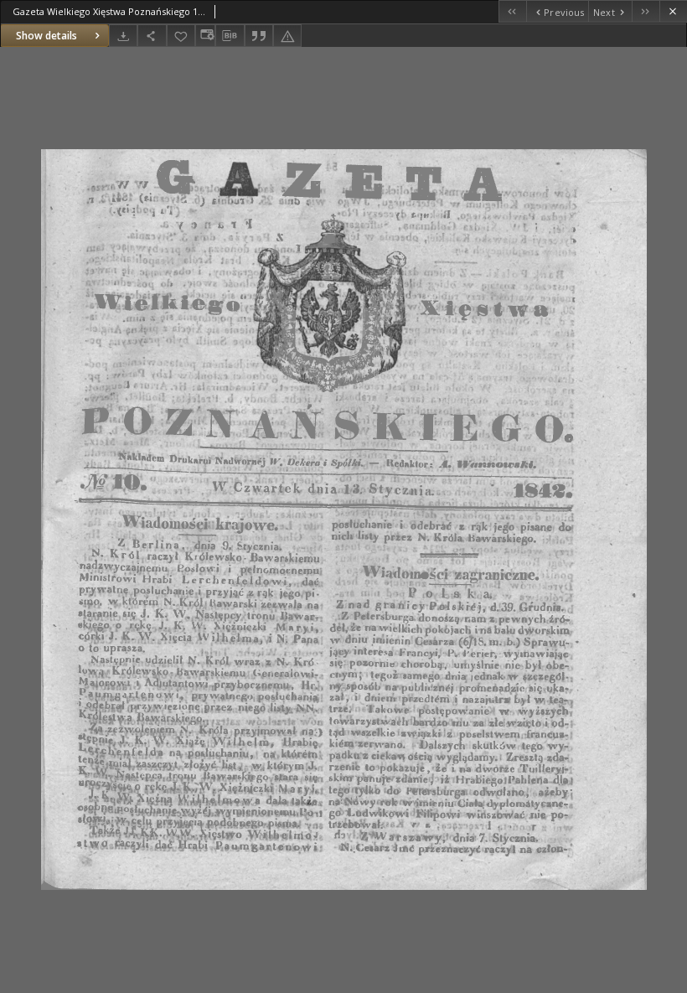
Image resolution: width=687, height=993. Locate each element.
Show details (46, 35)
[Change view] (205, 35)
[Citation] (259, 35)
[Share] (151, 35)
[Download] (123, 35)
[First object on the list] (512, 11)
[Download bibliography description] (229, 36)
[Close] (673, 11)
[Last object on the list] (645, 11)
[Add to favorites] (181, 35)
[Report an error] (287, 35)
